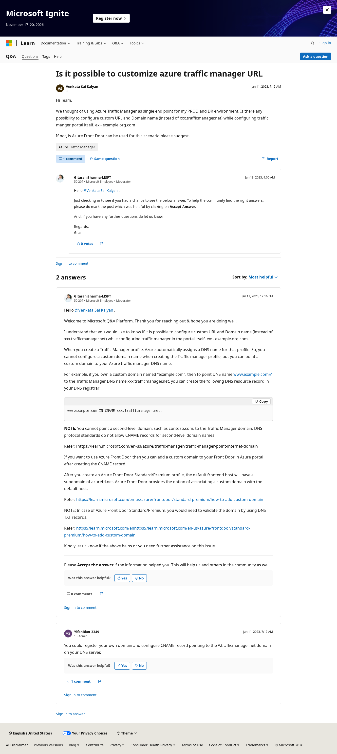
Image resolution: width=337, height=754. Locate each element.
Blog (72, 745)
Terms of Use (192, 745)
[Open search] (313, 43)
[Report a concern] (101, 244)
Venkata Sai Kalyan (82, 86)
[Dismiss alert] (327, 10)
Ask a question (315, 56)
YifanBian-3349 (86, 631)
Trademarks (255, 745)
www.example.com (251, 374)
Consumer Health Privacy (151, 745)
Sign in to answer (70, 714)
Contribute (95, 745)
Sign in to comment (72, 263)
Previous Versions (48, 745)
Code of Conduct (222, 745)
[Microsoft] (9, 43)
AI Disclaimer (17, 745)
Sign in (325, 42)
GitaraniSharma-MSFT (92, 177)
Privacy (115, 745)
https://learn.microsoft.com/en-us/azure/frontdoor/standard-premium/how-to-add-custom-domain (169, 499)
